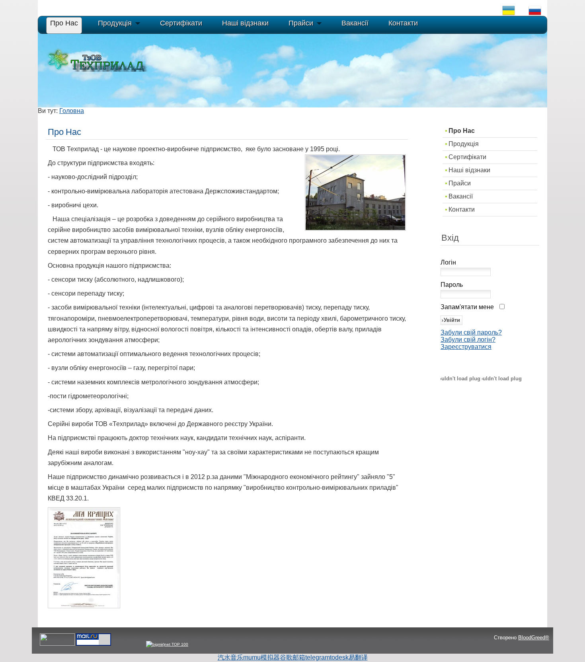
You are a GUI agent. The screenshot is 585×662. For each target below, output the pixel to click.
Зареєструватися (466, 346)
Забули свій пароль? (471, 332)
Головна (71, 110)
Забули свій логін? (468, 339)
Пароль (452, 284)
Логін (448, 262)
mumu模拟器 (261, 657)
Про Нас (461, 130)
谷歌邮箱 (292, 657)
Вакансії (460, 196)
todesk (339, 657)
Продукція (463, 143)
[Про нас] (84, 606)
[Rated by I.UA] (57, 644)
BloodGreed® (533, 638)
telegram (317, 657)
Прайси (459, 183)
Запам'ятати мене (467, 307)
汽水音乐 (230, 657)
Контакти (461, 209)
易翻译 (358, 657)
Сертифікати (467, 157)
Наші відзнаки (469, 170)
